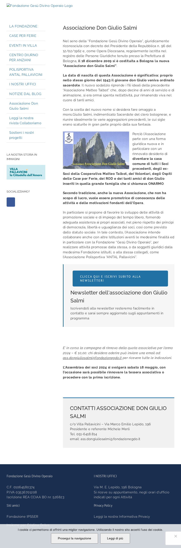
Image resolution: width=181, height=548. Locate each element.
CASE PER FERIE (22, 36)
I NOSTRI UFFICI (22, 84)
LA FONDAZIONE (23, 26)
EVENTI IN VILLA (23, 46)
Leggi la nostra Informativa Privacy (122, 517)
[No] (175, 536)
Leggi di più (115, 538)
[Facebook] (11, 202)
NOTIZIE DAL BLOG (25, 94)
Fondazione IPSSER (22, 517)
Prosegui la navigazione (74, 538)
